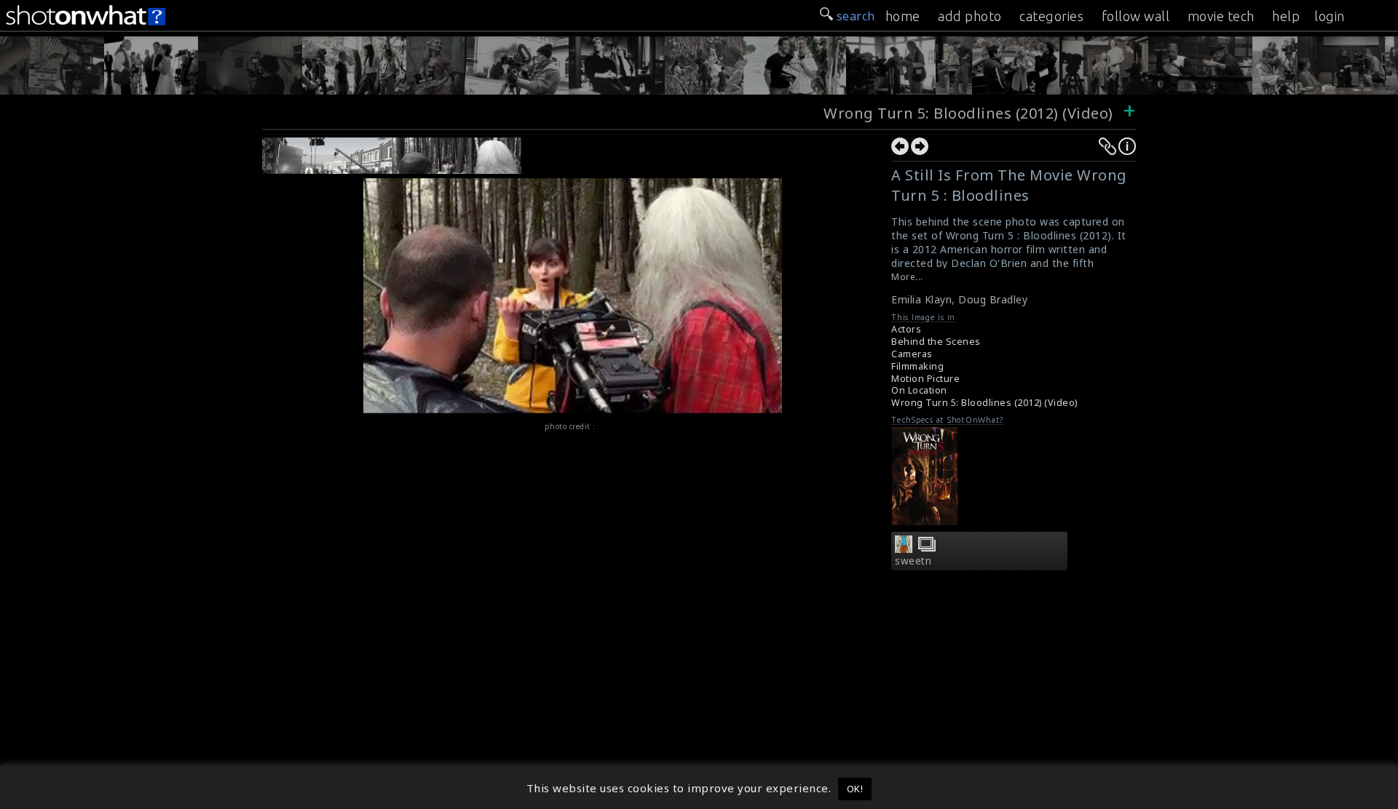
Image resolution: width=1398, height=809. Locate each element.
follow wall (1136, 16)
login (1329, 16)
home (902, 16)
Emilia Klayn (921, 299)
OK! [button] (855, 788)
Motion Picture (925, 378)
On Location (919, 390)
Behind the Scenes (936, 341)
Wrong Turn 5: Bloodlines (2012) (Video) (968, 113)
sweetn (913, 560)
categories (1051, 16)
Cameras (912, 354)
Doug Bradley (992, 299)
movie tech (1221, 16)
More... (907, 277)
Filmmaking (917, 366)
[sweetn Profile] (903, 549)
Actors (906, 329)
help (1286, 16)
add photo (970, 16)
